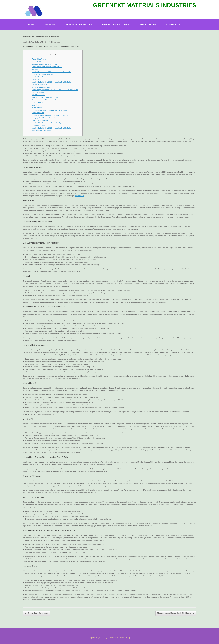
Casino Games (37, 102)
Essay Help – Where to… (37, 613)
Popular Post (37, 61)
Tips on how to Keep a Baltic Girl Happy (175, 613)
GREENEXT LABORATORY (79, 24)
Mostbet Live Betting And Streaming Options (48, 123)
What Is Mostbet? (38, 95)
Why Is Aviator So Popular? (42, 130)
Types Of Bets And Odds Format (44, 100)
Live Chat (35, 105)
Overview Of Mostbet (39, 84)
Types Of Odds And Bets (41, 87)
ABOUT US (50, 24)
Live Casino (36, 79)
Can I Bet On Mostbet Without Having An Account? (51, 110)
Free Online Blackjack (40, 120)
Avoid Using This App (40, 59)
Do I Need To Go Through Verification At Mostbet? (50, 115)
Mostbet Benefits (38, 77)
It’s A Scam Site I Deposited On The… (46, 97)
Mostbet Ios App (38, 113)
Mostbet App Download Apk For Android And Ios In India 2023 (55, 90)
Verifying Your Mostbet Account (43, 118)
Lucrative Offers (38, 92)
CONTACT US (173, 24)
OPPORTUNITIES (147, 24)
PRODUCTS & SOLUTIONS (115, 24)
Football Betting (38, 107)
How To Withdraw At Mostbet (42, 74)
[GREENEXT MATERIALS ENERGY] (33, 11)
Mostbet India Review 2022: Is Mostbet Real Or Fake (51, 82)
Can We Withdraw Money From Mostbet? (47, 67)
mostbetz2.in (79, 196)
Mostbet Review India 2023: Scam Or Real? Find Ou (51, 72)
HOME (31, 24)
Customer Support (38, 125)
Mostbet (35, 69)
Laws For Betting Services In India (44, 64)
